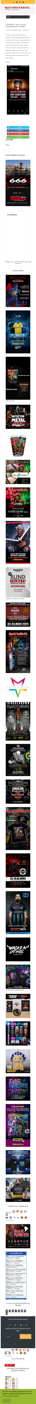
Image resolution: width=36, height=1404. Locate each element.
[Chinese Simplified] (26, 1218)
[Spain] (22, 1212)
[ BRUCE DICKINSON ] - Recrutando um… (13, 1258)
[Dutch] (7, 1215)
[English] (9, 1212)
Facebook (19, 130)
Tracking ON (21, 1298)
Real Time (15, 1298)
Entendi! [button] (6, 1400)
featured (27, 30)
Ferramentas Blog (10, 1220)
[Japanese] (15, 1218)
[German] (18, 1212)
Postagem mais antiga (25, 261)
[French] (14, 1212)
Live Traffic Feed (16, 1253)
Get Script (10, 1298)
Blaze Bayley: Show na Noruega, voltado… (14, 1275)
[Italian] (26, 1212)
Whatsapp (19, 137)
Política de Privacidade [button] (10, 1396)
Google (19, 134)
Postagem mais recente (11, 261)
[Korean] (18, 1218)
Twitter (19, 127)
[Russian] (7, 1218)
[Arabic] (22, 1218)
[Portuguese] (11, 1218)
